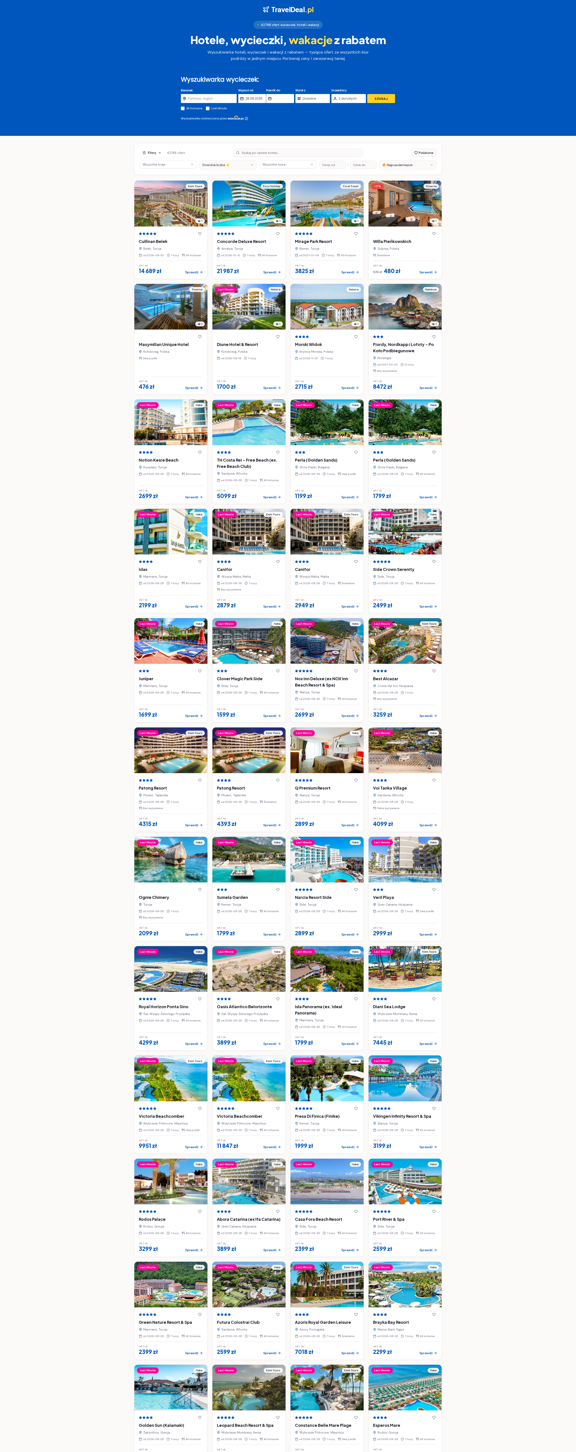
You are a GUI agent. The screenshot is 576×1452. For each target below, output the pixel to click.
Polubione (426, 153)
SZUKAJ (381, 99)
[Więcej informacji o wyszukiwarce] (246, 118)
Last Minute (219, 108)
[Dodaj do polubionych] (199, 233)
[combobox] (228, 164)
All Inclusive (194, 108)
